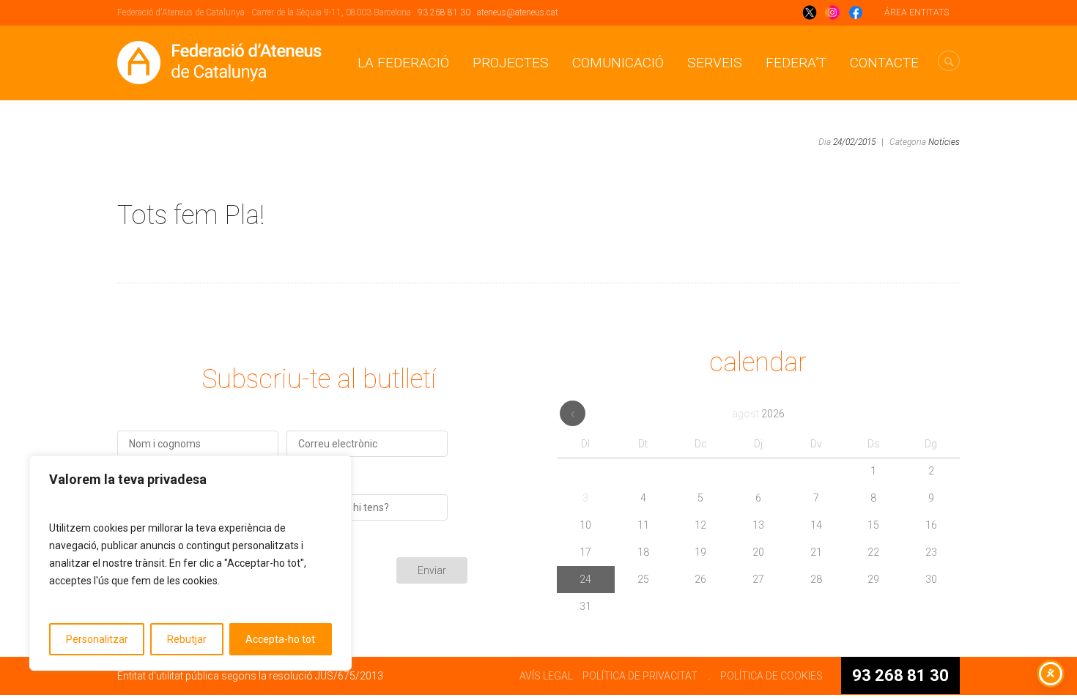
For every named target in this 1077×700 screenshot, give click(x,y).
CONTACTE (884, 62)
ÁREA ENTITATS (916, 12)
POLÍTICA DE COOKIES (771, 676)
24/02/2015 (854, 142)
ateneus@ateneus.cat (517, 12)
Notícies (944, 142)
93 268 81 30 (444, 12)
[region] (190, 563)
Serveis (714, 62)
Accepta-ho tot (280, 639)
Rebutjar (187, 639)
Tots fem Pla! (190, 215)
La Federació (403, 62)
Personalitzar (97, 639)
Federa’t (796, 62)
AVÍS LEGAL (546, 676)
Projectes (511, 62)
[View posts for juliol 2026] (572, 413)
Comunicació (618, 62)
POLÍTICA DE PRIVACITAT (639, 676)
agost (758, 414)
